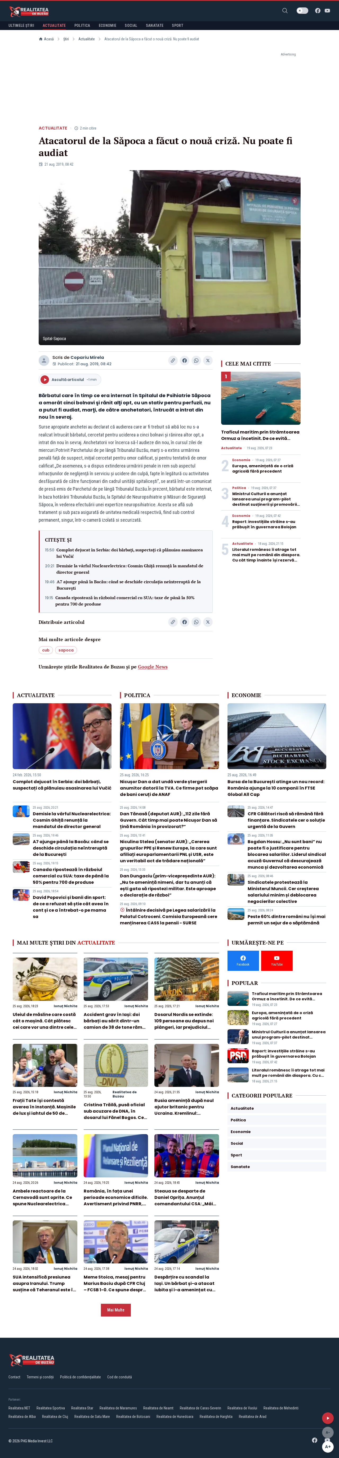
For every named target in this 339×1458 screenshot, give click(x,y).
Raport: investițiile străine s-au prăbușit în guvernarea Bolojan (264, 524)
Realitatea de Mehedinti (281, 1408)
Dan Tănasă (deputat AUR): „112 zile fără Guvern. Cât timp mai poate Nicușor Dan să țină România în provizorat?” (168, 820)
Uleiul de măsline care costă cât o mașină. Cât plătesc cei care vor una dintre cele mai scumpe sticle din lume (44, 1024)
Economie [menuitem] (108, 25)
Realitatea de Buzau (125, 1094)
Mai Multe (115, 1310)
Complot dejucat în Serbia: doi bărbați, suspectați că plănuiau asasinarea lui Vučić (129, 553)
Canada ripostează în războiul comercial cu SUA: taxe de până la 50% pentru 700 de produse (125, 601)
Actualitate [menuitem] (54, 25)
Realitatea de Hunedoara (175, 1416)
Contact (14, 1377)
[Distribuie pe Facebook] (184, 360)
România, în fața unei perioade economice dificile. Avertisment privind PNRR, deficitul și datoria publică (116, 1200)
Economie (241, 460)
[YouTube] (327, 10)
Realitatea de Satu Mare (92, 1416)
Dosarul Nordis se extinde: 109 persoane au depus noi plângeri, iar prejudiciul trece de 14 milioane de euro (185, 1024)
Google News (153, 666)
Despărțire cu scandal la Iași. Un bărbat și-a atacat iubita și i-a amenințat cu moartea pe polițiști (184, 1286)
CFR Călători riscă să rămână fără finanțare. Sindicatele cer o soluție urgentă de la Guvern (286, 820)
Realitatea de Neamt (158, 1408)
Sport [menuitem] (177, 25)
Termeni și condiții (40, 1377)
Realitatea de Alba (22, 1416)
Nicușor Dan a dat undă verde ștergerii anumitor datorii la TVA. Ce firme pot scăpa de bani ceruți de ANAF (169, 788)
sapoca (66, 650)
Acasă (49, 39)
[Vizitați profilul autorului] (44, 360)
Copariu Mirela (87, 357)
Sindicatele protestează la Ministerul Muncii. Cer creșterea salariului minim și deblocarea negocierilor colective (283, 891)
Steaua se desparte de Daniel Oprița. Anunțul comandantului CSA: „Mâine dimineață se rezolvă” (186, 1200)
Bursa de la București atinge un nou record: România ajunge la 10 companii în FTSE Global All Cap (276, 788)
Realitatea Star (82, 1408)
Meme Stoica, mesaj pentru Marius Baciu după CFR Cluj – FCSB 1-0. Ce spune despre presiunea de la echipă (114, 1286)
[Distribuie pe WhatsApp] (196, 360)
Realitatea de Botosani (133, 1416)
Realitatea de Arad (252, 1416)
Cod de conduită (119, 1377)
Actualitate (86, 39)
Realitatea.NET (19, 1408)
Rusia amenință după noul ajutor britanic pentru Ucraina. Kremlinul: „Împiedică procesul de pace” (184, 1113)
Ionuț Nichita (65, 1006)
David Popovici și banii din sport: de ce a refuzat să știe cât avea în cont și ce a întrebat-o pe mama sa (71, 907)
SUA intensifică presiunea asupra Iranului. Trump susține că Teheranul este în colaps (44, 1286)
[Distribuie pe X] (208, 360)
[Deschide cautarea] (285, 10)
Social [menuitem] (131, 25)
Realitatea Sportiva (51, 1408)
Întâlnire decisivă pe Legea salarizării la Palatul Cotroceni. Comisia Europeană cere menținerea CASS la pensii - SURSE (168, 916)
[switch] (302, 10)
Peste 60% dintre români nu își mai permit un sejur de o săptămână (286, 920)
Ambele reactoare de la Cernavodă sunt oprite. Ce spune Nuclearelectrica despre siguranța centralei (43, 1200)
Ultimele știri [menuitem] (21, 25)
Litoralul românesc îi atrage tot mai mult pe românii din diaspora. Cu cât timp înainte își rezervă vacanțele (266, 557)
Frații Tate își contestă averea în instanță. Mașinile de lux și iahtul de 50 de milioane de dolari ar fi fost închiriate (44, 1113)
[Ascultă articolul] (328, 1418)
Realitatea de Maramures (118, 1408)
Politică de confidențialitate (80, 1377)
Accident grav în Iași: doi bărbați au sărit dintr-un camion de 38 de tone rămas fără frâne (116, 1024)
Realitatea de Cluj (55, 1416)
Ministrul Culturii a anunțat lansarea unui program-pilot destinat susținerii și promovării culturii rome (264, 501)
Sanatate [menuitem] (155, 25)
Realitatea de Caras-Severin (200, 1408)
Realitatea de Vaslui (242, 1408)
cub (46, 650)
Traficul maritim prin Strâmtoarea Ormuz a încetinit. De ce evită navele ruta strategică (260, 438)
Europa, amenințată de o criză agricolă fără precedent (262, 468)
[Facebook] (318, 10)
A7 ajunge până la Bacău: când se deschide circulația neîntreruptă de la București (129, 585)
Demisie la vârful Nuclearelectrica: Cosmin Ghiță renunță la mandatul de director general (129, 569)
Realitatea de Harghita (216, 1416)
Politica (239, 488)
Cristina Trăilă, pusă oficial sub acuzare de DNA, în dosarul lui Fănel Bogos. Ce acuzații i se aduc (114, 1114)
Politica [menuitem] (82, 25)
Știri (66, 39)
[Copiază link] (173, 360)
